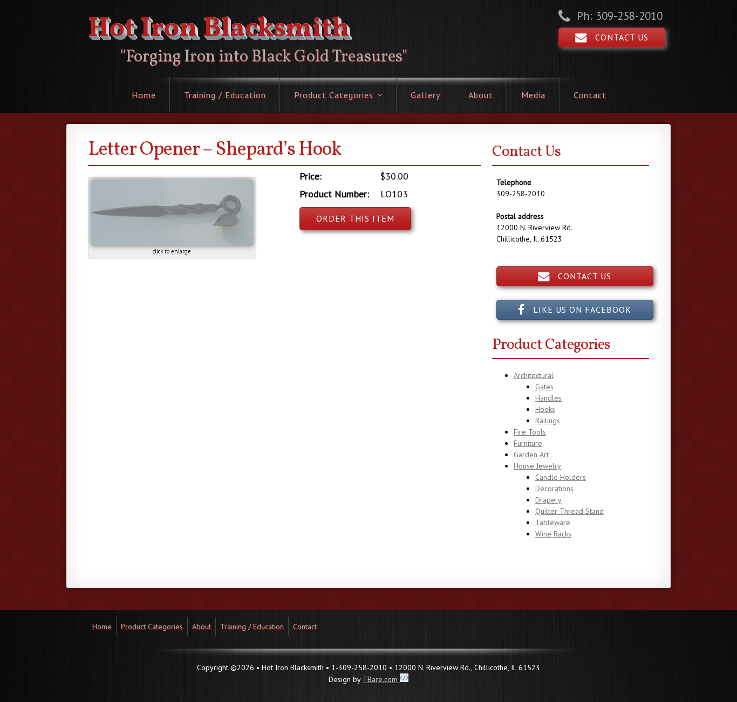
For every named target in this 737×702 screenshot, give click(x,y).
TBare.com (381, 679)
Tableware (552, 522)
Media (533, 95)
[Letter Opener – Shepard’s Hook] (172, 243)
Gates (544, 386)
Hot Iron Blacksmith (219, 29)
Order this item (355, 218)
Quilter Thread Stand (569, 511)
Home (144, 95)
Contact (590, 95)
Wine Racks (553, 534)
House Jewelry (537, 466)
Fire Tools (530, 432)
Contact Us (618, 37)
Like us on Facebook (578, 309)
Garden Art (531, 454)
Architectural (534, 375)
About (480, 95)
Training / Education (225, 95)
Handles (548, 398)
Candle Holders (560, 477)
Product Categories (333, 95)
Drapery (548, 500)
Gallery (425, 95)
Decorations (554, 488)
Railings (547, 420)
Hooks (545, 409)
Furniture (528, 443)
